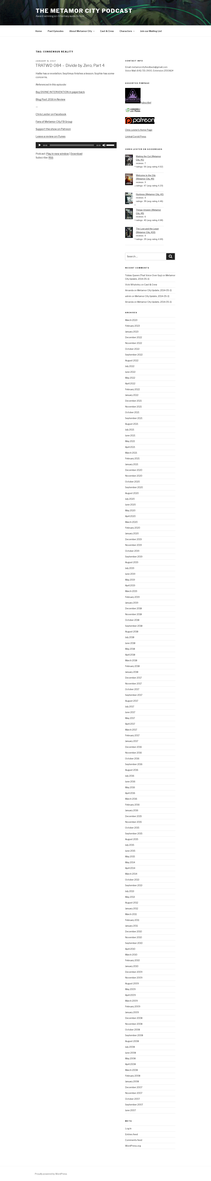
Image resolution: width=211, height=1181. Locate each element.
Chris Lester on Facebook (51, 114)
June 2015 (130, 850)
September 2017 (133, 695)
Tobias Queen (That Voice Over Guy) (143, 275)
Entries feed (131, 1134)
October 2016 (132, 758)
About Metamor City (80, 31)
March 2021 (131, 452)
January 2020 (132, 533)
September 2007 (134, 1104)
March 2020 (131, 522)
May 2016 (130, 787)
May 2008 (130, 1058)
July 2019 (129, 568)
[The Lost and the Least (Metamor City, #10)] (130, 233)
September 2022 (134, 354)
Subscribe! (146, 102)
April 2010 (130, 949)
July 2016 (129, 775)
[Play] (39, 145)
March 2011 (131, 914)
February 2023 (132, 325)
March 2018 (131, 660)
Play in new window (57, 153)
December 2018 (133, 608)
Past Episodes (55, 31)
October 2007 (132, 1099)
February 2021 (132, 458)
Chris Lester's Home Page (138, 130)
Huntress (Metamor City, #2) (150, 194)
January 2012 (131, 908)
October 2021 (132, 412)
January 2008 (132, 1081)
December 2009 (133, 972)
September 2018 (133, 626)
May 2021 (130, 441)
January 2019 (131, 602)
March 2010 (131, 954)
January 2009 (132, 1012)
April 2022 (130, 383)
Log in (128, 1128)
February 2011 (132, 920)
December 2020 (133, 470)
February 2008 (132, 1075)
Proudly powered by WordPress (51, 1174)
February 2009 (132, 1006)
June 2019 (130, 574)
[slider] (110, 145)
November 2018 (133, 614)
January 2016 (131, 810)
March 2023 (131, 320)
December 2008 (133, 1018)
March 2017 (131, 729)
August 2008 (132, 1041)
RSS (51, 157)
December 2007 (133, 1087)
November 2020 (133, 475)
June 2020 (130, 504)
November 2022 (133, 343)
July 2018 (129, 637)
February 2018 (132, 666)
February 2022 (132, 389)
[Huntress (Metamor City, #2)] (130, 199)
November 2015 (133, 822)
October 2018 (132, 620)
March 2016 (131, 798)
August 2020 (132, 493)
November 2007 (133, 1093)
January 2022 (131, 395)
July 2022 (129, 366)
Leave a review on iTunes (50, 136)
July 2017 (129, 706)
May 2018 (130, 649)
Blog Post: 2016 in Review (50, 99)
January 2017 (131, 741)
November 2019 (133, 545)
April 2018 (130, 654)
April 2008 (130, 1064)
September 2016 (133, 764)
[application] (76, 145)
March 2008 (131, 1070)
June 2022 (130, 372)
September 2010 (134, 943)
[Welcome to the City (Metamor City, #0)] (130, 180)
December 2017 (133, 677)
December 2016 (133, 747)
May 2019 (130, 579)
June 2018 (130, 643)
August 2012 (131, 902)
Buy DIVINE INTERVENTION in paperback (60, 92)
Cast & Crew (107, 31)
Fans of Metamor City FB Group (54, 121)
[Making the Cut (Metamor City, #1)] (130, 160)
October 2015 (132, 827)
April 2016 (130, 793)
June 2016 (130, 781)
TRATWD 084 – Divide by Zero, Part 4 (70, 65)
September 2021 (133, 418)
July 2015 (129, 845)
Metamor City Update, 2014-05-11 (154, 290)
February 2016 (132, 804)
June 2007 (130, 1110)
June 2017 (130, 712)
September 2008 (134, 1035)
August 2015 (131, 839)
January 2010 (131, 966)
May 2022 (130, 377)
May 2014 (130, 862)
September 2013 (133, 885)
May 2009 (130, 989)
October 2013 (132, 879)
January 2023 (131, 331)
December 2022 (133, 337)
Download (76, 153)
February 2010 (132, 960)
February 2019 (132, 597)
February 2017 (132, 735)
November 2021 (133, 406)
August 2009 (132, 983)
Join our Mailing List (151, 31)
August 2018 (131, 631)
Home (38, 31)
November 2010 (133, 937)
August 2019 (131, 562)
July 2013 (129, 891)
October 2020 (132, 481)
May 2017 (130, 718)
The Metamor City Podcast (84, 10)
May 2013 (130, 897)
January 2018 (131, 672)
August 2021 (131, 424)
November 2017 (133, 683)
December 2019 (133, 539)
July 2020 (130, 499)
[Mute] (104, 145)
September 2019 (133, 556)
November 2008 (133, 1024)
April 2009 (130, 995)
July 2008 (130, 1047)
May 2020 (130, 510)
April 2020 (130, 516)
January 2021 (131, 464)
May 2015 (130, 856)
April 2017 (130, 723)
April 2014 (130, 868)
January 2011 (131, 925)
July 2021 (129, 429)
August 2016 (131, 770)
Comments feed (133, 1140)
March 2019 (131, 591)
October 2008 (132, 1029)
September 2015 (133, 833)
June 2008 (130, 1052)
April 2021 (130, 447)
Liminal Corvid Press (135, 136)
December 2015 (133, 816)
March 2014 (131, 873)
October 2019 (132, 551)
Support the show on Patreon (53, 129)
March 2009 (131, 1000)
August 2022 (131, 360)
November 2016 (133, 752)
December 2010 (133, 931)
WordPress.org (133, 1145)
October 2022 (132, 349)
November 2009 (133, 977)
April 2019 (130, 585)
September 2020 (134, 487)
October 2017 (132, 689)
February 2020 (132, 527)
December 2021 (133, 400)
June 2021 (130, 435)
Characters (126, 31)
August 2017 (131, 700)
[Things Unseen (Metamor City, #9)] (130, 214)
